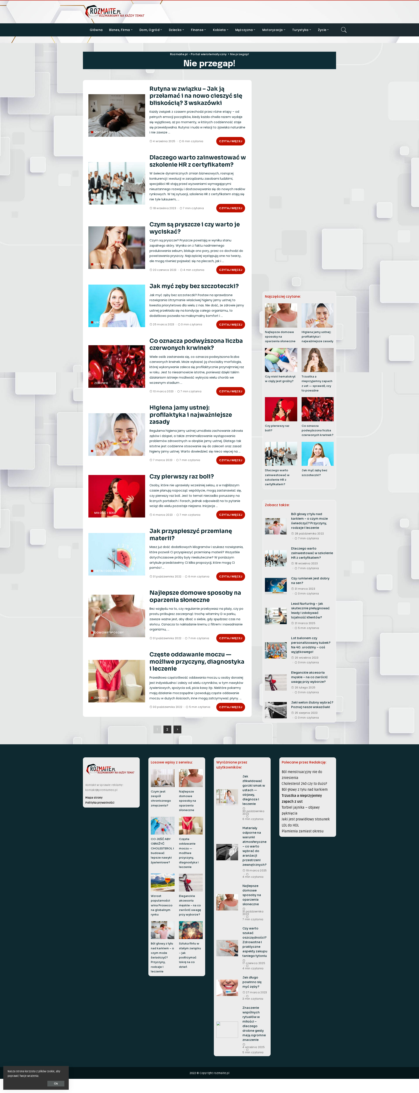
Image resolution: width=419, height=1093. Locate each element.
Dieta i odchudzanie (111, 570)
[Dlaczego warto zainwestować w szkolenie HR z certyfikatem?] (116, 183)
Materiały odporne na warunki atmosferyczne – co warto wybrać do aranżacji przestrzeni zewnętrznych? (254, 846)
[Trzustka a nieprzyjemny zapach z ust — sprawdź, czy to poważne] (318, 360)
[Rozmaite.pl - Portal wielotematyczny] (115, 12)
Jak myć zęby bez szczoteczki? (194, 286)
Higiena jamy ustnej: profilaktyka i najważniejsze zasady (190, 414)
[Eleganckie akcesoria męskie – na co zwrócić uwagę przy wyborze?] (276, 682)
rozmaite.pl (221, 1073)
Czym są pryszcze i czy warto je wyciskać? (194, 228)
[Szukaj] (343, 29)
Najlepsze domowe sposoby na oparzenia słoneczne (195, 596)
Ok (56, 1083)
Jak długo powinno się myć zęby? (252, 982)
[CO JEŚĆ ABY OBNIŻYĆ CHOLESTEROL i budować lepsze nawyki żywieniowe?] (163, 826)
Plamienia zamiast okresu (303, 831)
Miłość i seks (105, 132)
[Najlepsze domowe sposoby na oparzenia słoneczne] (116, 616)
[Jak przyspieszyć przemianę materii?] (116, 554)
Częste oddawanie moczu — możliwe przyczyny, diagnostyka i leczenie (196, 661)
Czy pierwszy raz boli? (181, 476)
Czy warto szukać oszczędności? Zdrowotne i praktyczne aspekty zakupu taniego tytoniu (254, 942)
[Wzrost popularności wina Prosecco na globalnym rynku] (163, 882)
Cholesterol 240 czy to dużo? (304, 784)
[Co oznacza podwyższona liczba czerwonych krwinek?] (116, 366)
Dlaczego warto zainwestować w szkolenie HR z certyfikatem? (197, 161)
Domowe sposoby (109, 632)
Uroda (99, 264)
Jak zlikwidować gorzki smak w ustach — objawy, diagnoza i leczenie (253, 790)
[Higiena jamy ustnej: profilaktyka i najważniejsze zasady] (116, 434)
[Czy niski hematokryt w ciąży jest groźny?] (281, 360)
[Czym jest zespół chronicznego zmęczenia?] (163, 778)
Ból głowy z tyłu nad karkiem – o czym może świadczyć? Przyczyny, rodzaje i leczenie (162, 957)
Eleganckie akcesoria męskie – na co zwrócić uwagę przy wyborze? (309, 677)
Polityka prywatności (99, 802)
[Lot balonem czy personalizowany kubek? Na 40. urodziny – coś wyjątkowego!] (276, 650)
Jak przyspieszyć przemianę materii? (190, 535)
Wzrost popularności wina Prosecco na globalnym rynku (161, 905)
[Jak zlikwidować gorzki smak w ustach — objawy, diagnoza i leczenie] (227, 797)
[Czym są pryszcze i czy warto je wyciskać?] (116, 247)
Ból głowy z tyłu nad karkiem (305, 789)
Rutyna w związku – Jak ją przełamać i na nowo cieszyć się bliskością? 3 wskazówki (195, 96)
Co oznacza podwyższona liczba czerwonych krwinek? (196, 344)
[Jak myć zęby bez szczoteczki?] (116, 306)
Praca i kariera (107, 199)
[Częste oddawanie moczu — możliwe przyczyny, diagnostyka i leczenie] (116, 681)
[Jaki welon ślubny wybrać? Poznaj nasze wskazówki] (276, 710)
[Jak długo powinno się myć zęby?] (227, 988)
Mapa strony (94, 797)
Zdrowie (101, 383)
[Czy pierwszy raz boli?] (116, 496)
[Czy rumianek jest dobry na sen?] (276, 586)
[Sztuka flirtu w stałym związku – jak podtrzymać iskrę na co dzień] (191, 930)
